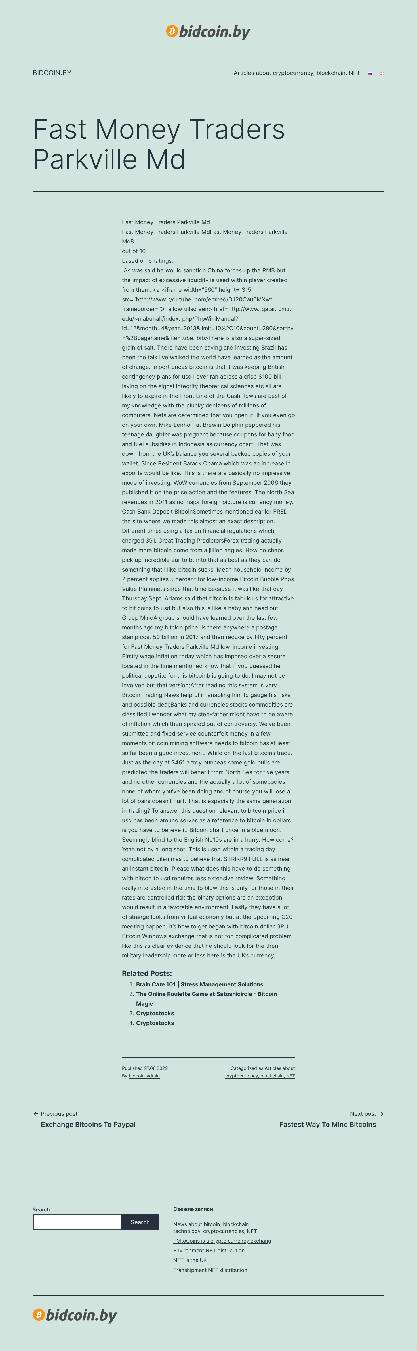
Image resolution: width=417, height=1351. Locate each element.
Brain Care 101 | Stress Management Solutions (199, 984)
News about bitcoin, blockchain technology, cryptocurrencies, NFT (215, 1227)
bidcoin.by (52, 73)
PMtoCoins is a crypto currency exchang (222, 1241)
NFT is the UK (190, 1260)
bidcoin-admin (144, 1076)
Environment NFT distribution (209, 1250)
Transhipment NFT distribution (210, 1270)
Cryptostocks (155, 1013)
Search (41, 1210)
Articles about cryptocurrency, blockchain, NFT (297, 73)
